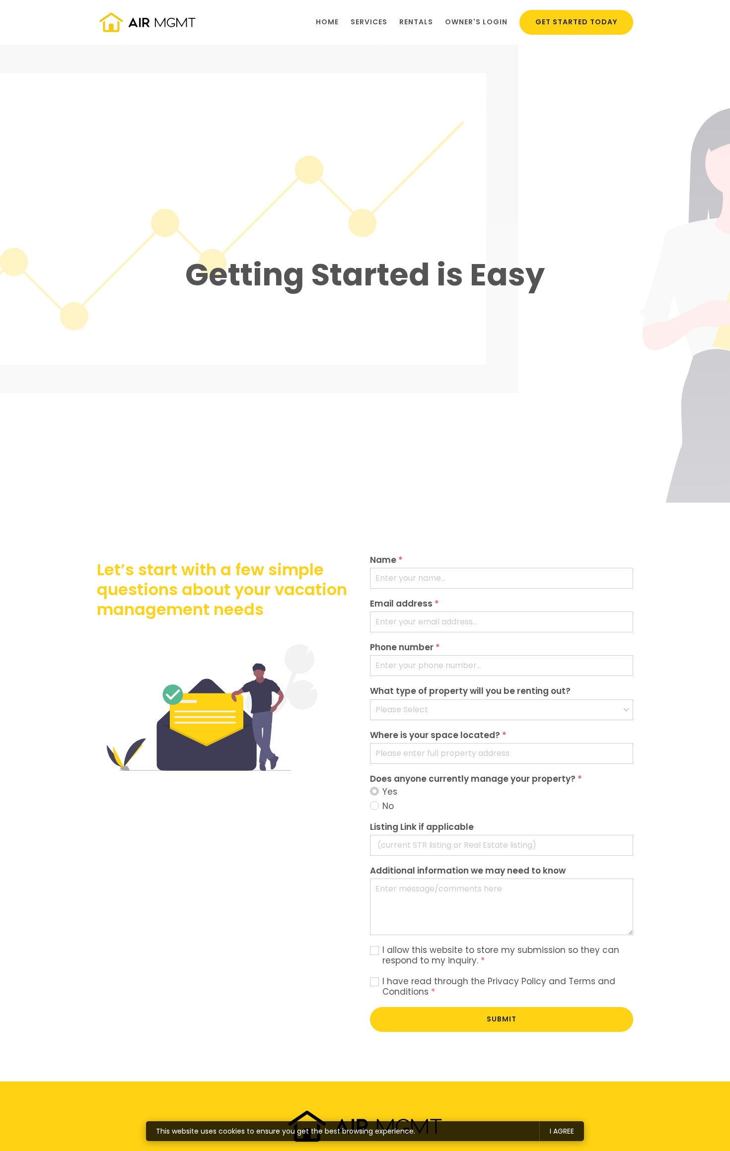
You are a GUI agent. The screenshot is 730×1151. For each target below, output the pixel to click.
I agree (562, 1131)
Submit (501, 1019)
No (388, 806)
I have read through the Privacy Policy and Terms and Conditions (498, 987)
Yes (389, 792)
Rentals (416, 22)
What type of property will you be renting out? (470, 691)
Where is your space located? (438, 735)
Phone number (405, 647)
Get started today (576, 22)
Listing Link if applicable (422, 827)
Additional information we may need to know (468, 871)
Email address (404, 604)
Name (386, 560)
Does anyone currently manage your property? (476, 779)
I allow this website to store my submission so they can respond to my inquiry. (500, 955)
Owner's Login (476, 22)
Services (369, 22)
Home (327, 22)
